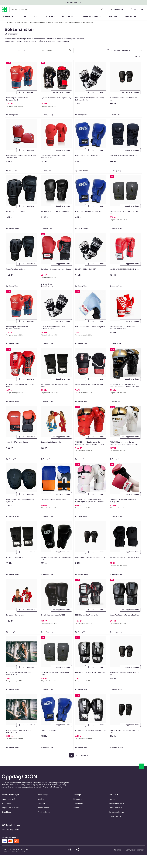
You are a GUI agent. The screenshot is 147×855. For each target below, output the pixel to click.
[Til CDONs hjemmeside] (4, 9)
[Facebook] (77, 849)
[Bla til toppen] (141, 766)
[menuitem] (9, 16)
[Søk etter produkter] (102, 9)
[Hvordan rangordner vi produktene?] (108, 50)
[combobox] (57, 9)
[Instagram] (69, 849)
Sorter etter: (116, 50)
